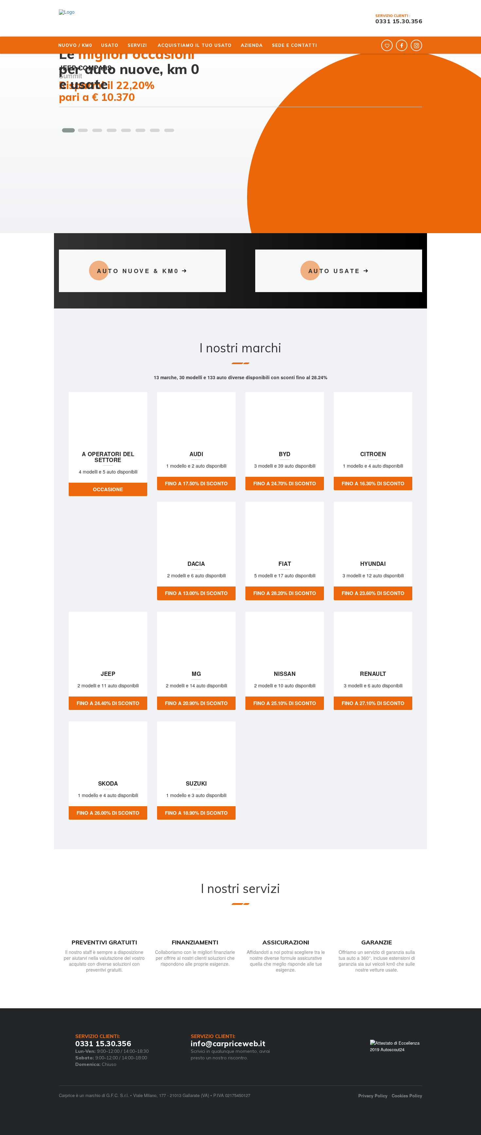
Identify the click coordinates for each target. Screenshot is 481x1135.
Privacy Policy (372, 1095)
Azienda (252, 45)
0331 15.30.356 (398, 21)
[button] (68, 130)
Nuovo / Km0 (75, 45)
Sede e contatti (294, 45)
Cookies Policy (407, 1095)
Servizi (137, 45)
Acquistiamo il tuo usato (195, 45)
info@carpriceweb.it (228, 1043)
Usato (109, 45)
